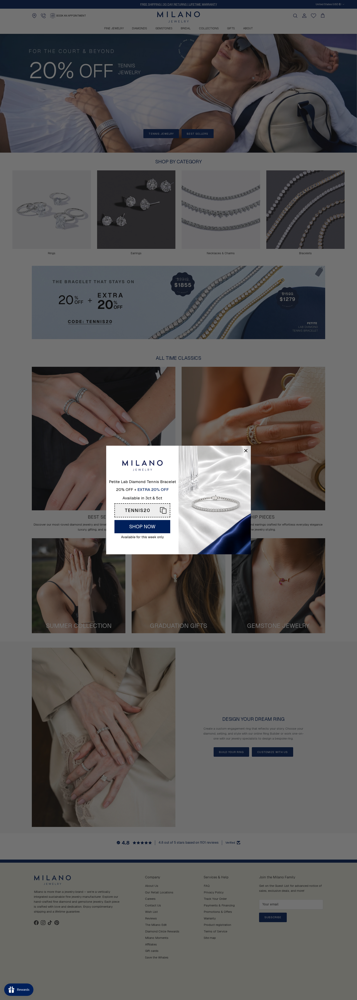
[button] (142, 510)
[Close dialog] (246, 450)
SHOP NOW (142, 526)
